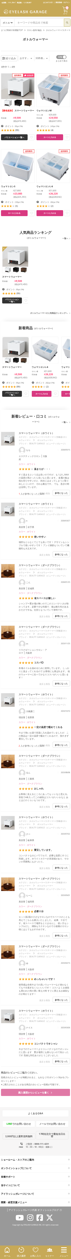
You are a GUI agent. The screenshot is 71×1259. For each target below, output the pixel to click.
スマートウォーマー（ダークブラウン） (40, 565)
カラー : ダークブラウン (30, 592)
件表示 (40, 58)
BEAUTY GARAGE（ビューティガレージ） (48, 443)
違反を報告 (44, 493)
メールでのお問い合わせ (52, 1123)
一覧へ (65, 238)
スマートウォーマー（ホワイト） (36, 433)
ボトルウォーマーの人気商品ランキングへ (49, 313)
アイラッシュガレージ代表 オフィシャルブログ (33, 1210)
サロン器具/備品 (34, 30)
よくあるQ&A (35, 1113)
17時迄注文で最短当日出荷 (52, 1135)
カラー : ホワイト (27, 464)
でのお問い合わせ (19, 1123)
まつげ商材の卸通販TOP (12, 30)
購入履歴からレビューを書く (34, 1092)
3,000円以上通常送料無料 (19, 1136)
